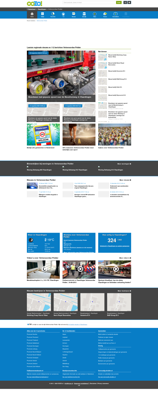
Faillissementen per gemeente (107, 349)
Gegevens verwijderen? (81, 383)
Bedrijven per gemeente (105, 361)
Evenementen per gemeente (106, 364)
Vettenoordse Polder (42, 20)
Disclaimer (93, 383)
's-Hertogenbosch (68, 352)
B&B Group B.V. (117, 79)
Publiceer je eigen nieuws (105, 337)
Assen (64, 334)
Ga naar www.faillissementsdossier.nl (37, 377)
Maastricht (66, 349)
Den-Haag (65, 366)
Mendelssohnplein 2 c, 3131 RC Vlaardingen (43, 280)
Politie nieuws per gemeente (106, 358)
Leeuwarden (66, 340)
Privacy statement (103, 383)
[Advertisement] (79, 218)
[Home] (34, 3)
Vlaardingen (42, 9)
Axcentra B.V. (116, 71)
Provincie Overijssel (32, 358)
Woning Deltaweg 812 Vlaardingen (75, 170)
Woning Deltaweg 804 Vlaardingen (39, 170)
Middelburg (66, 363)
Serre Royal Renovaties (62, 315)
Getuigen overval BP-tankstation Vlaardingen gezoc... (84, 195)
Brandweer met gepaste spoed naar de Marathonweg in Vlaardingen (59, 96)
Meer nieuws (125, 180)
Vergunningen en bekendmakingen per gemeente (112, 352)
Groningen (66, 346)
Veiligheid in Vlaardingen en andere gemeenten (114, 246)
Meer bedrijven (124, 291)
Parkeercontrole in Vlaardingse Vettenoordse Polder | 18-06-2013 (79, 281)
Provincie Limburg (32, 349)
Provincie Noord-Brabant (34, 352)
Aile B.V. (115, 87)
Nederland (31, 9)
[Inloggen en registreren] (125, 2)
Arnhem (65, 343)
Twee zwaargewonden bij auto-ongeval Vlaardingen (84, 187)
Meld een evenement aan (105, 340)
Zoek (118, 2)
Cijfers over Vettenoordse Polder (111, 148)
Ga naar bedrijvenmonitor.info (71, 377)
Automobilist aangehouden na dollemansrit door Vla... (48, 187)
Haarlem (65, 355)
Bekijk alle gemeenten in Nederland (40, 148)
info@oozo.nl (69, 383)
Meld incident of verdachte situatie (108, 334)
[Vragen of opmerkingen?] (129, 2)
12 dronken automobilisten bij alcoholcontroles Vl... (119, 195)
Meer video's (124, 258)
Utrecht (65, 360)
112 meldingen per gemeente (106, 355)
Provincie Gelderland (33, 343)
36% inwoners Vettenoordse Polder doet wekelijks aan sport (78, 149)
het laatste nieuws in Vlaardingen (77, 324)
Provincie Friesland (32, 340)
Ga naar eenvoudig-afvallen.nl (107, 377)
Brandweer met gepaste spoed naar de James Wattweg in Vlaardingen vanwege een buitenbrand (42, 120)
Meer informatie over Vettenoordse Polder (79, 252)
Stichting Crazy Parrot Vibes (37, 315)
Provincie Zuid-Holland (33, 366)
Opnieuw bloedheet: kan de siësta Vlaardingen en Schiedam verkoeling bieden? (114, 281)
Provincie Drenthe (32, 334)
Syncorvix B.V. (117, 95)
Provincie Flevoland (32, 337)
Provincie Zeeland (32, 363)
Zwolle (64, 358)
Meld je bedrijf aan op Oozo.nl (107, 343)
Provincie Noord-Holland (34, 355)
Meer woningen (123, 164)
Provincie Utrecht (32, 360)
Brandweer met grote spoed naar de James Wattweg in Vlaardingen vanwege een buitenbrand (77, 120)
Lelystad (65, 337)
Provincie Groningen (33, 346)
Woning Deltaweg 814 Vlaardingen (110, 170)
